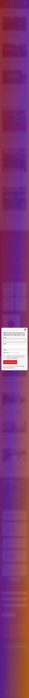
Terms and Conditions (12, 358)
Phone (5, 350)
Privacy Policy (17, 357)
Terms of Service (10, 367)
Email (4, 343)
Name (4, 337)
